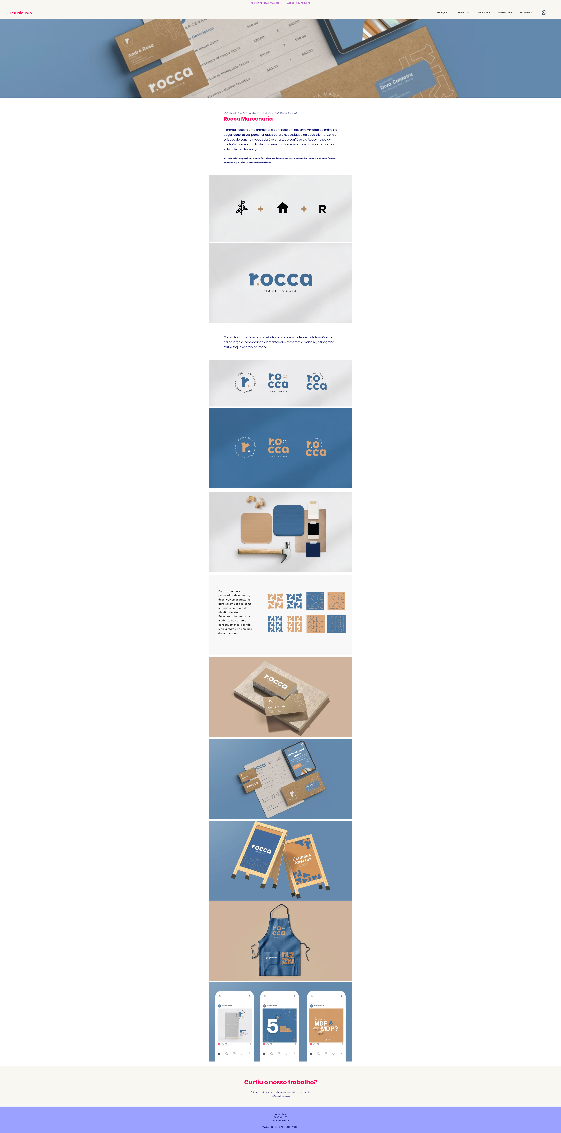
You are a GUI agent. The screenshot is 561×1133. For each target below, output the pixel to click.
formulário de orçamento (298, 1092)
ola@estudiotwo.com (280, 1096)
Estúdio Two (21, 13)
